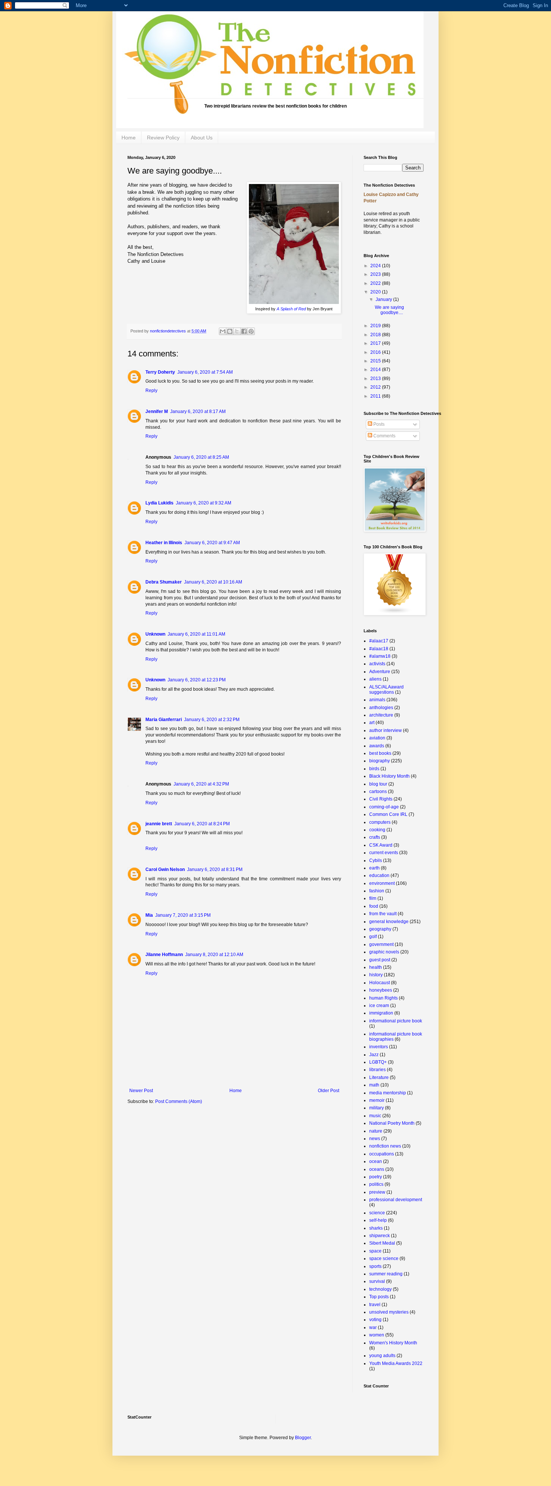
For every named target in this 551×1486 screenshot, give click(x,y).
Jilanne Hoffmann (164, 954)
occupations (381, 1154)
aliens (375, 679)
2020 (376, 292)
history (376, 974)
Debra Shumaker (163, 582)
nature (375, 1131)
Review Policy (163, 138)
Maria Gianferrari (163, 719)
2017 (376, 343)
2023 (376, 274)
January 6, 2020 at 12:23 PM (197, 679)
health (375, 967)
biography (379, 760)
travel (374, 1304)
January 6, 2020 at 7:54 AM (205, 372)
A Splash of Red (291, 309)
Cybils (375, 860)
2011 (376, 396)
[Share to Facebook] (244, 331)
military (376, 1107)
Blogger (303, 1437)
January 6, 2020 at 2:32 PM (212, 719)
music (375, 1115)
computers (380, 822)
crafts (374, 837)
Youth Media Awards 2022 (395, 1363)
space (375, 1251)
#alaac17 (378, 640)
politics (376, 1184)
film (372, 898)
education (379, 875)
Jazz (374, 1054)
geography (380, 929)
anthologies (381, 707)
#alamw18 (380, 656)
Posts (378, 424)
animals (377, 699)
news (374, 1138)
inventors (378, 1046)
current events (383, 852)
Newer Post (141, 1090)
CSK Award (380, 845)
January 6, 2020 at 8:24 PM (202, 823)
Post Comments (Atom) (178, 1101)
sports (375, 1266)
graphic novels (384, 952)
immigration (381, 1013)
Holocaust (379, 982)
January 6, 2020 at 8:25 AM (201, 457)
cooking (377, 829)
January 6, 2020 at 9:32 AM (203, 503)
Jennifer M (156, 411)
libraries (377, 1069)
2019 (376, 325)
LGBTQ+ (378, 1062)
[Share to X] (237, 331)
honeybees (380, 990)
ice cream (379, 1005)
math (374, 1085)
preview (377, 1192)
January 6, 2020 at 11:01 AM (196, 634)
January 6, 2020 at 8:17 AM (198, 411)
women (376, 1335)
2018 (376, 334)
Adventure (379, 671)
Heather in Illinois (163, 542)
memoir (377, 1100)
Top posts (379, 1296)
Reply (151, 390)
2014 (376, 369)
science (377, 1212)
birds (374, 768)
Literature (379, 1077)
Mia (149, 915)
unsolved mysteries (389, 1312)
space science (383, 1258)
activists (377, 663)
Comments (383, 435)
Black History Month (389, 776)
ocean (375, 1161)
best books (380, 753)
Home (128, 138)
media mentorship (387, 1092)
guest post (379, 959)
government (381, 944)
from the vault (383, 913)
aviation (377, 738)
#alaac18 (378, 648)
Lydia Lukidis (159, 503)
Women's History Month (393, 1342)
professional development (395, 1199)
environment (382, 883)
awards (376, 745)
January (384, 299)
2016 (376, 352)
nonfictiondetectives (168, 331)
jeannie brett (158, 823)
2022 (376, 283)
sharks (376, 1228)
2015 (376, 361)
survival (377, 1281)
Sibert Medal (382, 1243)
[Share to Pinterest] (251, 331)
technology (380, 1289)
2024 (376, 265)
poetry (375, 1176)
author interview (385, 730)
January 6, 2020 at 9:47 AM (212, 542)
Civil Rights (380, 799)
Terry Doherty (160, 372)
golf (373, 936)
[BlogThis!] (230, 331)
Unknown (155, 634)
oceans (376, 1169)
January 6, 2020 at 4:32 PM (201, 784)
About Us (202, 138)
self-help (378, 1220)
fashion (376, 890)
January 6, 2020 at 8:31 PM (215, 869)
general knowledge (389, 921)
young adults (382, 1355)
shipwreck (379, 1235)
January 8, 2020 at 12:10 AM (214, 954)
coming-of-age (384, 807)
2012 (376, 387)
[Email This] (222, 331)
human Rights (383, 998)
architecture (381, 715)
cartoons (378, 791)
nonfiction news (385, 1146)
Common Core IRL (388, 814)
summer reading (386, 1273)
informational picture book (395, 1021)
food (373, 906)
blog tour (378, 784)
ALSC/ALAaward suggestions (386, 689)
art (371, 722)
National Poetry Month (392, 1123)
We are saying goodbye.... (389, 310)
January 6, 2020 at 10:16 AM (213, 582)
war (373, 1327)
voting (375, 1319)
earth (374, 868)
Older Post (328, 1090)
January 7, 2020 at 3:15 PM (183, 915)
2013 (376, 378)
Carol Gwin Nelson (165, 869)
